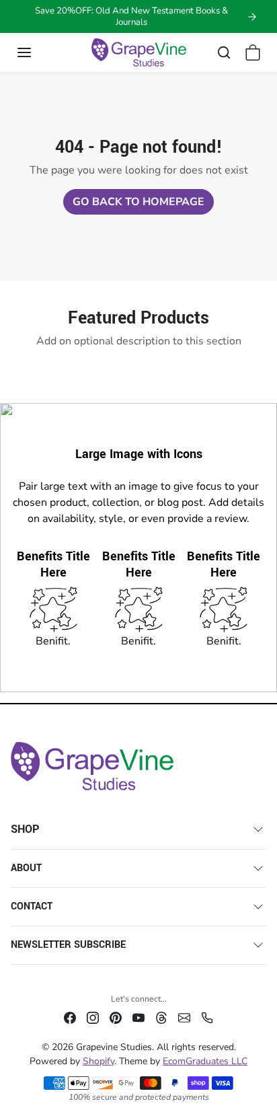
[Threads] (161, 1016)
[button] (37, 52)
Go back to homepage (138, 201)
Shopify (98, 1061)
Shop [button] (25, 829)
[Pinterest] (115, 1016)
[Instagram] (92, 1016)
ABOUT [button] (26, 868)
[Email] (184, 1016)
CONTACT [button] (31, 906)
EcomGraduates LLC (205, 1061)
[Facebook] (69, 1016)
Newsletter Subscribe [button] (68, 945)
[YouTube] (138, 1016)
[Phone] (207, 1016)
